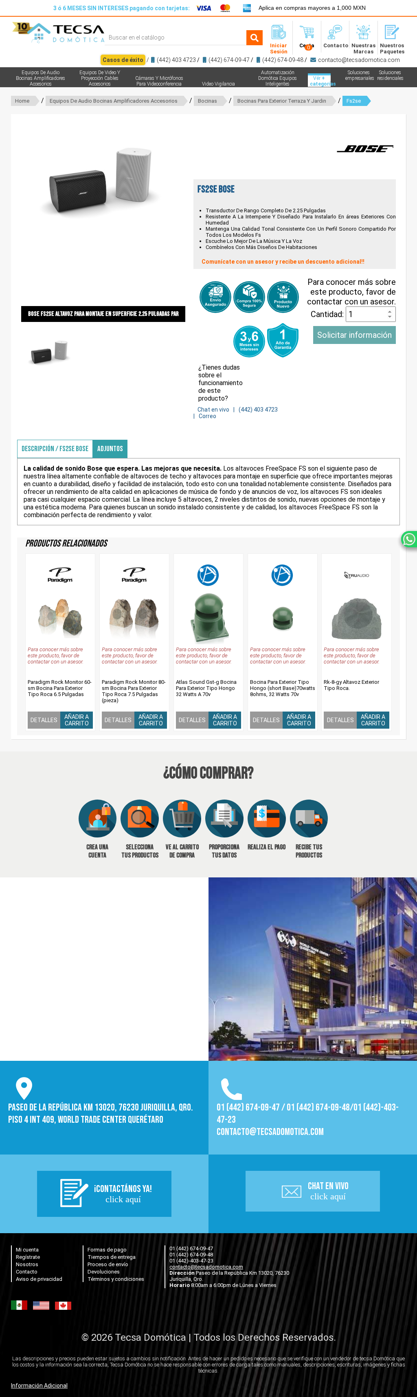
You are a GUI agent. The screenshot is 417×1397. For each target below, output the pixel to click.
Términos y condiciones (116, 1279)
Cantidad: (328, 314)
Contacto (26, 1272)
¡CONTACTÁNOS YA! (123, 1193)
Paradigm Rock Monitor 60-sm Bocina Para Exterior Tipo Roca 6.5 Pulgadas (60, 688)
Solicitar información (354, 335)
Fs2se (354, 101)
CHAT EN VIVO (328, 1190)
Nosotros (27, 1264)
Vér (320, 81)
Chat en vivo (213, 409)
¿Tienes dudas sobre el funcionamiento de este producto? (220, 383)
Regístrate (28, 1257)
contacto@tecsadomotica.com (359, 60)
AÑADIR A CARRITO (76, 720)
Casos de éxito (123, 60)
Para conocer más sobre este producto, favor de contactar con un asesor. (351, 291)
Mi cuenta (27, 1250)
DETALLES (44, 720)
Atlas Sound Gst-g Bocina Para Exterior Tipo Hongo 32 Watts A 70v (206, 688)
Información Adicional (39, 1385)
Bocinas (207, 101)
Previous (9, 220)
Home (22, 101)
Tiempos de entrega (112, 1257)
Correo (207, 416)
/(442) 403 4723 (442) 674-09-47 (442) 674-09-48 (251, 60)
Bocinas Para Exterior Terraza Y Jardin (281, 101)
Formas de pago (107, 1250)
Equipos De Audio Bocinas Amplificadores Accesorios (114, 101)
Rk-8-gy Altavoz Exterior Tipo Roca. (351, 685)
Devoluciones (104, 1272)
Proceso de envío (108, 1264)
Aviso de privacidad (39, 1279)
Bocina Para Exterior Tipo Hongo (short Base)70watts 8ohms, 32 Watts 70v (282, 688)
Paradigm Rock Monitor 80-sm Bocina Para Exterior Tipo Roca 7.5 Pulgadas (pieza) (134, 691)
